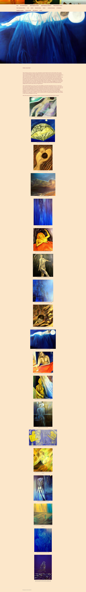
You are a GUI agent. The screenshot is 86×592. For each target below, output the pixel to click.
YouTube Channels (28, 10)
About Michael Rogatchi (23, 5)
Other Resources (35, 10)
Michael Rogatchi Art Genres (57, 5)
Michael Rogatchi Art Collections (46, 5)
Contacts (41, 10)
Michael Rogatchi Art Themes (34, 5)
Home (17, 5)
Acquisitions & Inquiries (20, 10)
